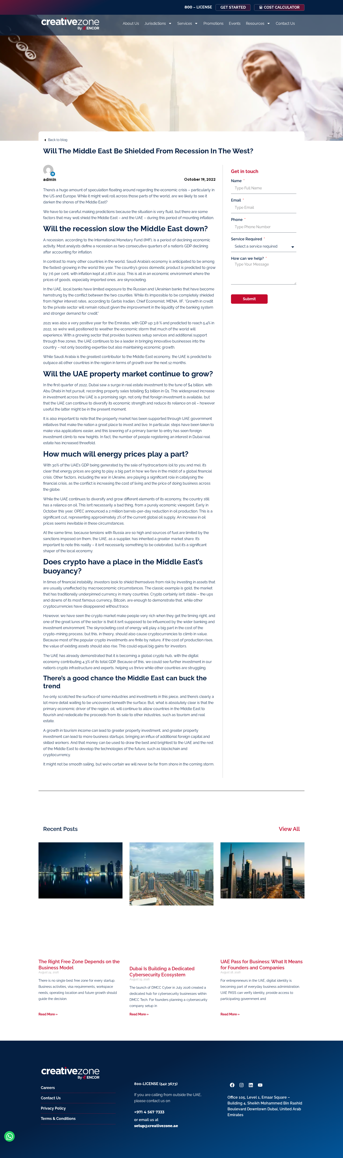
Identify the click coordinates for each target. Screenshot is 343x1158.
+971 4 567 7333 (149, 1112)
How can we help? (248, 258)
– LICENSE (198, 7)
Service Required (247, 239)
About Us (131, 23)
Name (237, 181)
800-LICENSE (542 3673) (156, 1084)
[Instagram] (241, 1085)
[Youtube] (260, 1085)
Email (236, 200)
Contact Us (285, 23)
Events (235, 23)
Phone (237, 220)
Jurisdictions (155, 23)
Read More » (48, 1014)
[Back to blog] (45, 140)
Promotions (213, 23)
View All (289, 829)
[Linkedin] (52, 174)
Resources (255, 23)
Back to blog (57, 140)
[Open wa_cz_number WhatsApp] (9, 1136)
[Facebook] (232, 1085)
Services (184, 23)
